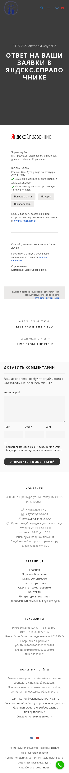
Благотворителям (34, 583)
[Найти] (41, 8)
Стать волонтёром (34, 578)
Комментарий (12, 392)
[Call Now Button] (60, 765)
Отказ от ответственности (34, 716)
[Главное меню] (48, 8)
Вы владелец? (22, 204)
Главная (34, 570)
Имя (7, 426)
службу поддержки (24, 220)
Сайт (48, 426)
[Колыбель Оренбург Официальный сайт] (11, 8)
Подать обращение (34, 574)
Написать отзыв (23, 196)
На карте (46, 196)
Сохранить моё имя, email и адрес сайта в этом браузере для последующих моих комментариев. (34, 448)
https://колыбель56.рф (36, 519)
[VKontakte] (57, 8)
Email (28, 426)
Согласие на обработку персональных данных (34, 703)
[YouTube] (62, 8)
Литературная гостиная (34, 596)
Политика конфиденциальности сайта (34, 698)
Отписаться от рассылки (47, 298)
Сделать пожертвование (34, 587)
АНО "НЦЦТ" (43, 767)
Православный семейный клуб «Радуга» (34, 601)
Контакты (34, 592)
